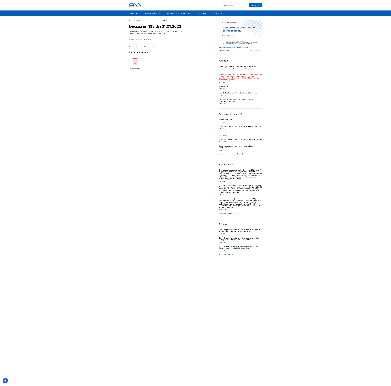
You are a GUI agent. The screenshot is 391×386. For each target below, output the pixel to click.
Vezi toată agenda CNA (227, 213)
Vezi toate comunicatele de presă (231, 154)
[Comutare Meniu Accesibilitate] (5, 381)
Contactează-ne (150, 47)
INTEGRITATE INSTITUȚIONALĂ (178, 13)
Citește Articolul (224, 50)
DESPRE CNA (133, 13)
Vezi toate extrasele (226, 254)
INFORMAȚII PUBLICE (152, 13)
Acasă (131, 21)
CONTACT (216, 13)
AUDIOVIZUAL (201, 13)
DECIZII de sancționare (144, 21)
